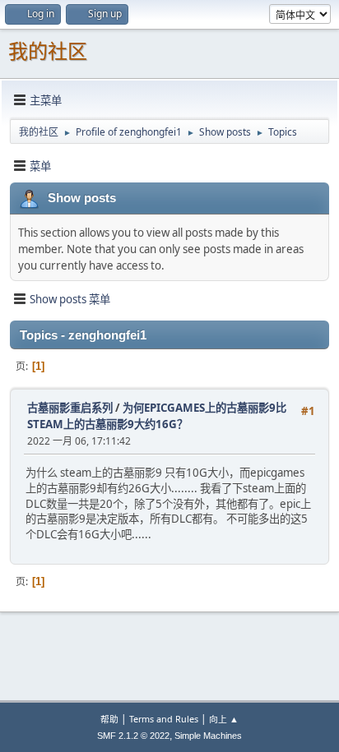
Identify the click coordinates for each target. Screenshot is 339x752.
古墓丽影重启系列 (70, 407)
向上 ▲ (224, 719)
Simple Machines (208, 735)
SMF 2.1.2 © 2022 (133, 735)
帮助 (109, 719)
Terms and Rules (163, 719)
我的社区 (47, 51)
